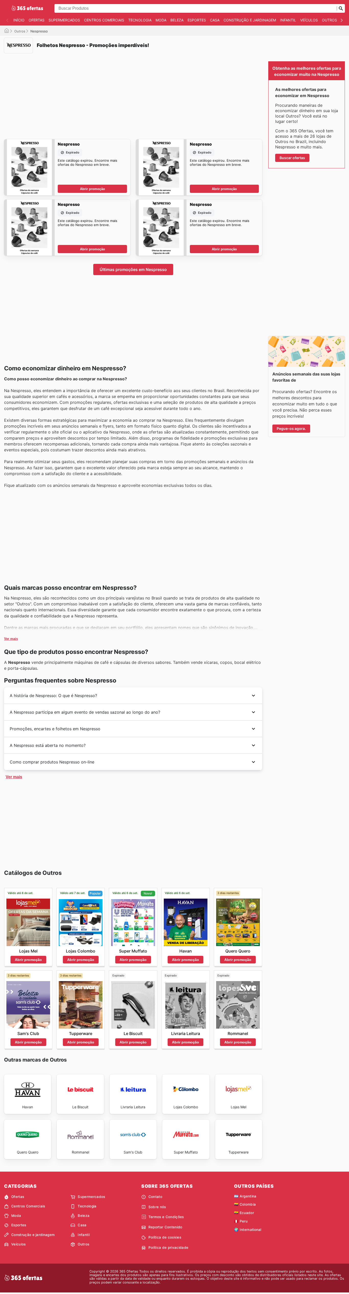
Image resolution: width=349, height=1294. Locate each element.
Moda (161, 20)
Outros (329, 20)
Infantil (288, 20)
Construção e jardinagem (250, 20)
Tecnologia (140, 20)
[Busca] (341, 8)
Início (19, 20)
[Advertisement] (133, 93)
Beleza (176, 20)
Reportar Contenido (165, 1227)
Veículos (309, 20)
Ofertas (36, 20)
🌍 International (247, 1230)
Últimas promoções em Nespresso (133, 269)
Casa (214, 20)
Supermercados (64, 20)
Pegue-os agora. (291, 428)
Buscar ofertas (292, 158)
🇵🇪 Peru (241, 1221)
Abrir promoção (92, 189)
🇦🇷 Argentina (245, 1196)
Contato (155, 1197)
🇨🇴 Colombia (245, 1204)
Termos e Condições (166, 1217)
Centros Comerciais (104, 20)
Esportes (197, 20)
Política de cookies (164, 1237)
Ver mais (11, 639)
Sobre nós (157, 1207)
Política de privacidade (168, 1247)
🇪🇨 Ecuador (244, 1213)
